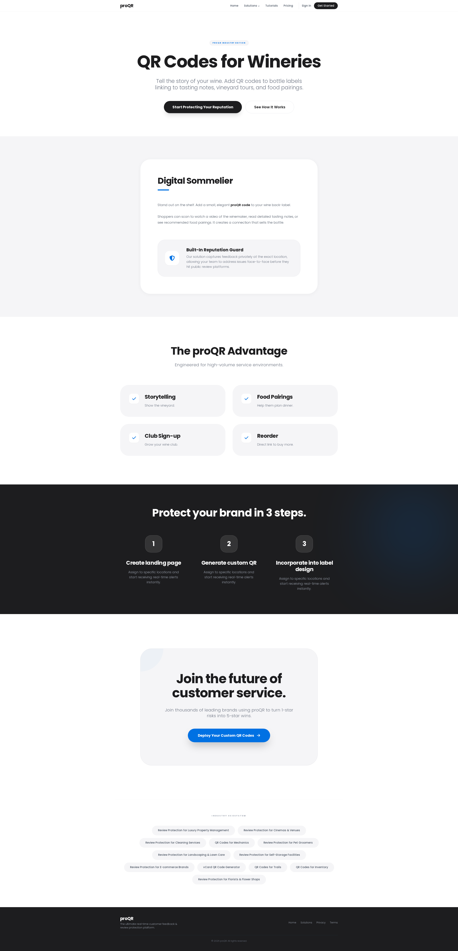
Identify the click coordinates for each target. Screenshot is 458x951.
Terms (334, 922)
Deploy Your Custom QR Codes (226, 735)
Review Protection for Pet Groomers (288, 842)
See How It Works (269, 107)
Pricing (288, 6)
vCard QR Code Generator (221, 867)
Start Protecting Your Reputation (202, 107)
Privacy (321, 922)
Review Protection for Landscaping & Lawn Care (191, 855)
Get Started (326, 6)
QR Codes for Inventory (312, 867)
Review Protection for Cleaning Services (172, 842)
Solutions (250, 6)
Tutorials (271, 6)
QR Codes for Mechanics (232, 842)
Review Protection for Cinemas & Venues (272, 830)
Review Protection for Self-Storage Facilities (269, 855)
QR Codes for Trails (268, 867)
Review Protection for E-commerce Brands (159, 867)
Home (234, 6)
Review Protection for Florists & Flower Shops (229, 879)
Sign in (306, 6)
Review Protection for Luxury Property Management (193, 830)
